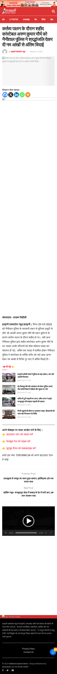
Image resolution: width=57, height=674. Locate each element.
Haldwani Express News (18, 664)
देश (35, 19)
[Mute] (45, 532)
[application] (28, 521)
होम (3, 19)
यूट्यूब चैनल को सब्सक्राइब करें (21, 448)
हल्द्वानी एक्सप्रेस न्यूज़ (18, 52)
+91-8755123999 (21, 667)
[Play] (6, 532)
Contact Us (29, 652)
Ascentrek (6, 667)
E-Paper (14, 19)
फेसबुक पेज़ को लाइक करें (18, 441)
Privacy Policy (28, 649)
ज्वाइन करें (28, 434)
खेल (51, 19)
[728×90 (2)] (28, 3)
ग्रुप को (19, 434)
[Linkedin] (16, 94)
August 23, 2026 (25, 380)
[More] (27, 94)
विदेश (43, 19)
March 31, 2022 (36, 52)
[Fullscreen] (51, 532)
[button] (28, 521)
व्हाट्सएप (10, 434)
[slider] (26, 533)
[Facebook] (5, 94)
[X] (10, 94)
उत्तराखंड (26, 19)
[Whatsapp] (22, 94)
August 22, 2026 (25, 417)
